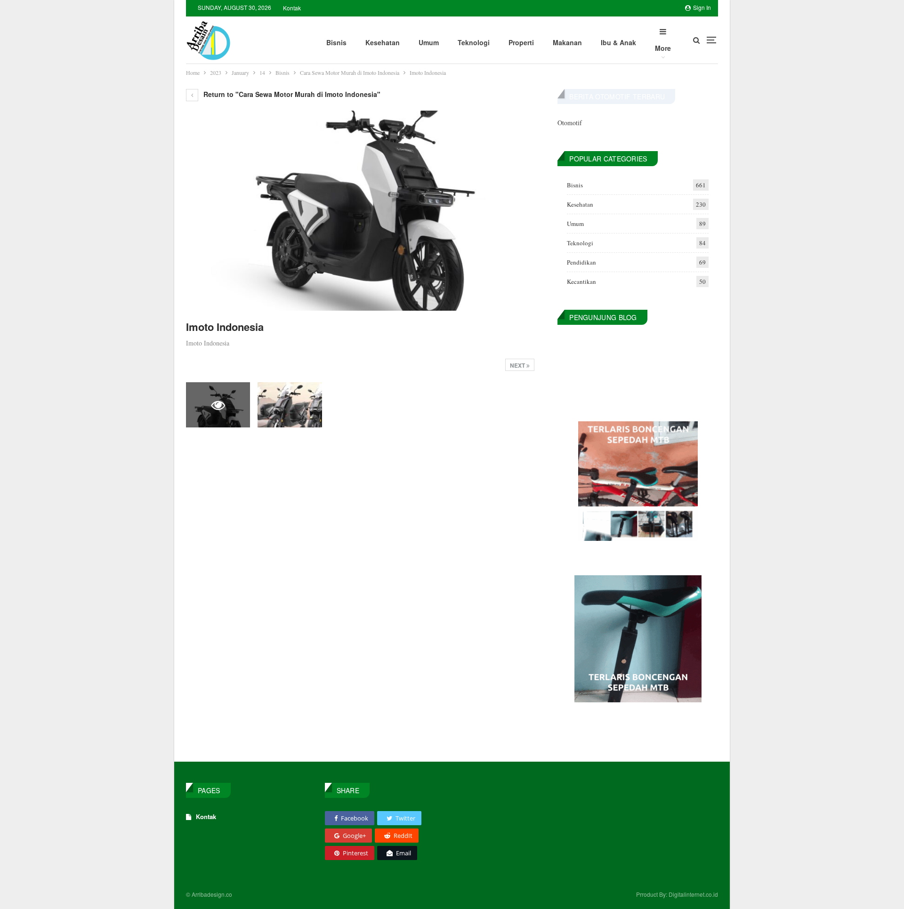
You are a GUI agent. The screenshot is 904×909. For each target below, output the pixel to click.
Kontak (292, 8)
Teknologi (474, 42)
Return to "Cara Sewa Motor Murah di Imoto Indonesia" (291, 94)
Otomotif (569, 122)
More (663, 48)
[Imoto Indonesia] (290, 404)
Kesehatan (382, 42)
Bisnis (336, 42)
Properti (521, 42)
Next (518, 365)
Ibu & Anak (618, 42)
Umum (429, 42)
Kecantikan (581, 281)
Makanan (567, 42)
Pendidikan (581, 262)
